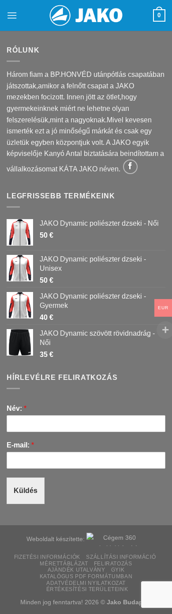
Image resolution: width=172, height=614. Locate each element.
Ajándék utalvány (76, 570)
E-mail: (20, 445)
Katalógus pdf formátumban (86, 576)
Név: (16, 408)
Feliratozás (113, 564)
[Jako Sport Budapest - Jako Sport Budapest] (86, 15)
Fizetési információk (47, 557)
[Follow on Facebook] (130, 166)
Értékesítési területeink (87, 589)
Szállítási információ (121, 557)
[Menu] (12, 15)
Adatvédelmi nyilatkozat (86, 583)
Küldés (25, 490)
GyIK (117, 570)
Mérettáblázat (64, 564)
